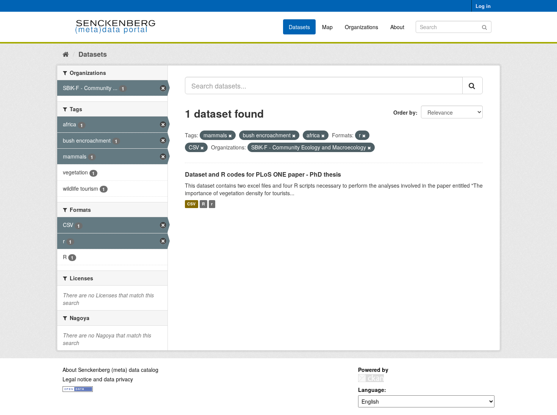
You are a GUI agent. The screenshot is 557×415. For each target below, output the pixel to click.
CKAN (371, 378)
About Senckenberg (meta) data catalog (110, 369)
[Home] (66, 54)
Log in (483, 5)
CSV (191, 204)
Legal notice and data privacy (98, 379)
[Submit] (484, 26)
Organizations (361, 27)
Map (327, 27)
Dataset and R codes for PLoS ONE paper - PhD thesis (263, 174)
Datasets (299, 27)
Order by (404, 112)
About (397, 27)
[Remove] (230, 135)
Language (371, 389)
